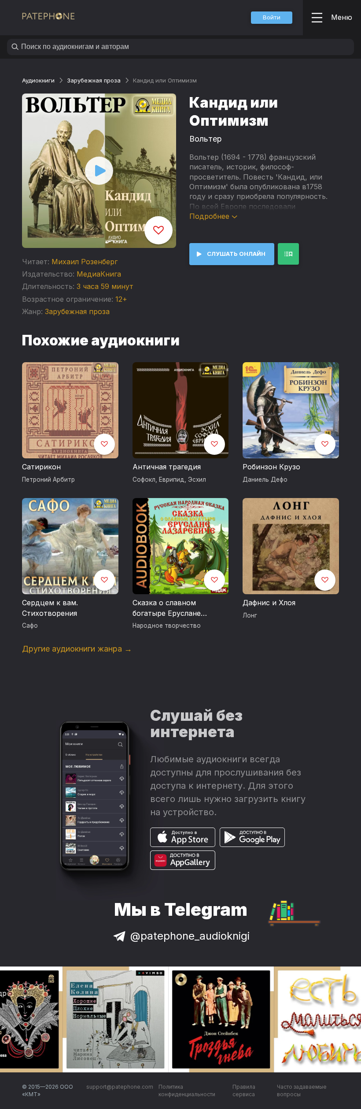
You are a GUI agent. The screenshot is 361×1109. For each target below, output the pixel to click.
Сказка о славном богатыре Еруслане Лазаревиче (167, 608)
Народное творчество (167, 625)
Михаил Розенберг (85, 261)
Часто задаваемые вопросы (302, 1090)
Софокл (144, 479)
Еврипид (171, 479)
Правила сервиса (243, 1090)
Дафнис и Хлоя (269, 602)
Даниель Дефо (265, 479)
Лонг (250, 615)
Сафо (30, 625)
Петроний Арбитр (48, 479)
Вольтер (205, 138)
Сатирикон (41, 466)
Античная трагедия (167, 466)
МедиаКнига (99, 274)
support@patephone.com (119, 1086)
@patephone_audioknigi (190, 935)
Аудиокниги (38, 80)
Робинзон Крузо (271, 466)
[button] (271, 17)
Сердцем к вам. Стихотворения (50, 608)
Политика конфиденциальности (186, 1090)
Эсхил (197, 479)
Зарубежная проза (94, 80)
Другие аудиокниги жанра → (77, 648)
